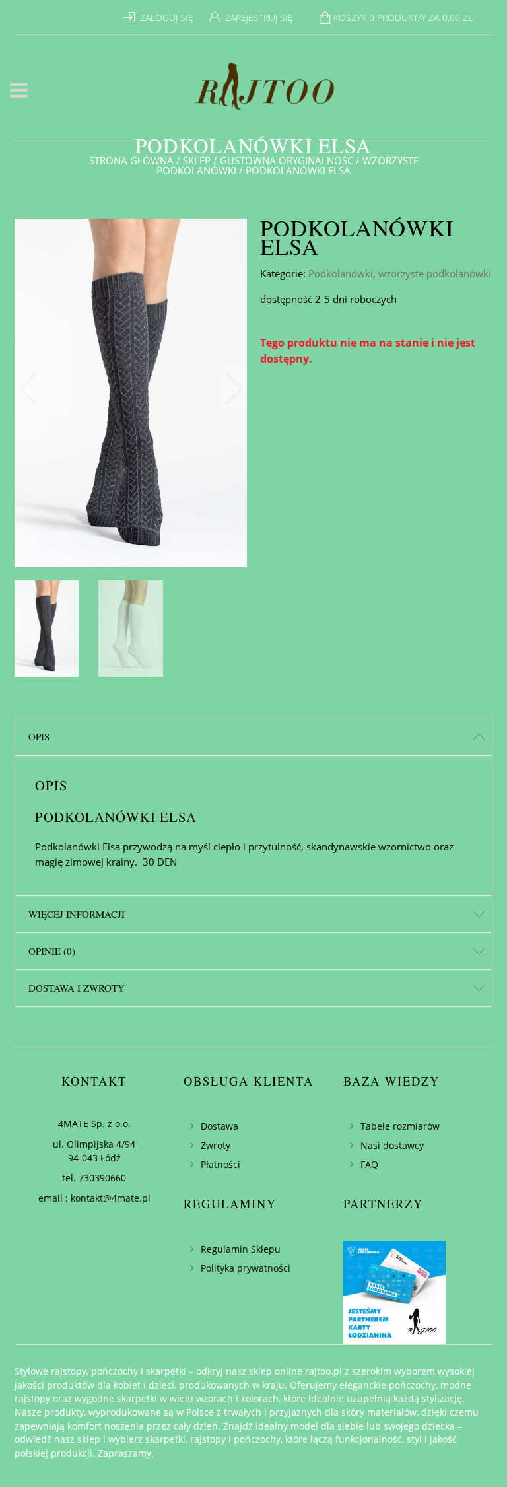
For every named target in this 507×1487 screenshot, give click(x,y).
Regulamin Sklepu (241, 1249)
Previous (28, 386)
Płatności (220, 1164)
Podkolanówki (340, 273)
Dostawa (219, 1126)
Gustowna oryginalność (286, 160)
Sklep (197, 160)
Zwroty (215, 1145)
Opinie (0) (51, 950)
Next (233, 386)
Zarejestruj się (259, 17)
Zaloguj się (166, 17)
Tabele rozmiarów (400, 1126)
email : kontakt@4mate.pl (94, 1198)
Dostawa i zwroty (76, 987)
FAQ (369, 1164)
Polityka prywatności (245, 1268)
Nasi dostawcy (392, 1145)
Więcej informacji (76, 913)
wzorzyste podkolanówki (434, 273)
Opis (39, 736)
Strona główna (131, 160)
